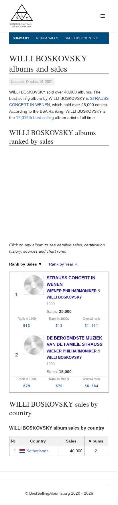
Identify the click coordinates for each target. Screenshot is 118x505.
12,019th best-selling (35, 117)
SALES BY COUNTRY (81, 38)
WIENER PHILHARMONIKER (72, 291)
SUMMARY (21, 38)
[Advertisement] (59, 196)
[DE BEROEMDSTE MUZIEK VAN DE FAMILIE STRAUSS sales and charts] (34, 345)
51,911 (91, 325)
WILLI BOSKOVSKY (64, 297)
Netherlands (37, 451)
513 (26, 325)
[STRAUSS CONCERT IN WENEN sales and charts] (34, 285)
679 (26, 385)
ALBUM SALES (47, 38)
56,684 (91, 385)
